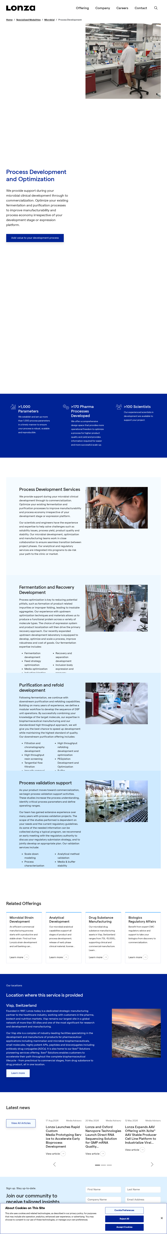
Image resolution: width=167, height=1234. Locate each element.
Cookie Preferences (124, 1210)
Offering (82, 8)
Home (9, 19)
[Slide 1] (97, 1165)
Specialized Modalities (28, 19)
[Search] (156, 8)
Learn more (18, 1073)
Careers (122, 8)
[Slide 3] (109, 1165)
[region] (83, 1218)
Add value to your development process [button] (35, 237)
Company (102, 8)
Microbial (49, 19)
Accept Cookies (124, 1227)
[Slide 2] (103, 1165)
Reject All (124, 1219)
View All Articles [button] (20, 1123)
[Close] (161, 1218)
